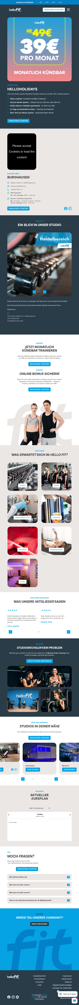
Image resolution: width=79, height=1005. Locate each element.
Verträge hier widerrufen (62, 988)
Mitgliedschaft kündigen (62, 985)
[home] (15, 9)
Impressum (67, 976)
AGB (39, 985)
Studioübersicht (39, 976)
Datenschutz (67, 979)
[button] (68, 9)
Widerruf (68, 982)
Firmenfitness (39, 979)
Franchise (39, 982)
